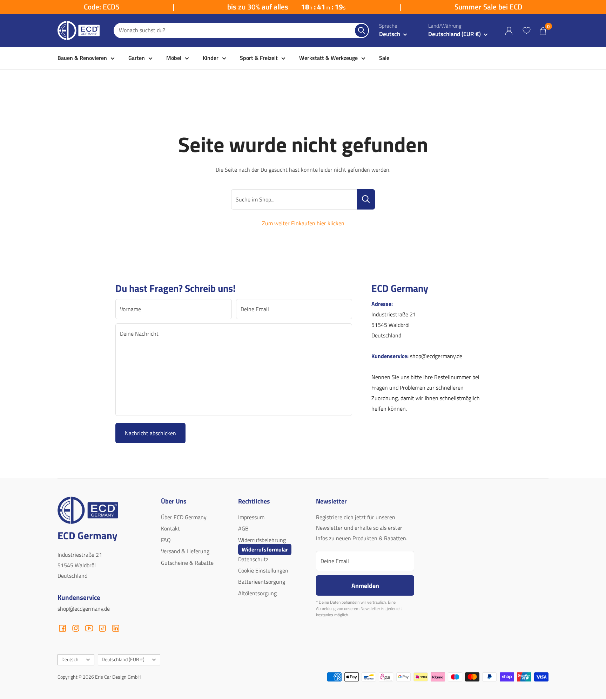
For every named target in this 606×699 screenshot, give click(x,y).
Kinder (210, 58)
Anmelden (365, 585)
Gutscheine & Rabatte (187, 562)
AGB (243, 528)
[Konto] (509, 30)
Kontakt (170, 528)
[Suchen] (361, 30)
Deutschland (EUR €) (123, 659)
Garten (136, 58)
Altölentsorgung (257, 593)
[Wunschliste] (526, 30)
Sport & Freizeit (259, 58)
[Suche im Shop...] (366, 199)
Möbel (173, 58)
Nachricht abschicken (150, 433)
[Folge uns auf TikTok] (102, 628)
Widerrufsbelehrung (262, 540)
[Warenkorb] (543, 30)
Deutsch (70, 659)
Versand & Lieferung (185, 551)
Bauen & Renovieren (82, 58)
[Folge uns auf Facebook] (62, 628)
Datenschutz (253, 559)
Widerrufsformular (265, 549)
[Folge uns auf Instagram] (76, 628)
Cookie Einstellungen (263, 570)
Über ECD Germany (184, 517)
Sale (384, 58)
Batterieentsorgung (261, 581)
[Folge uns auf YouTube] (89, 628)
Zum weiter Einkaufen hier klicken (303, 223)
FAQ (166, 540)
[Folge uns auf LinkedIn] (116, 628)
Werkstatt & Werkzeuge (328, 58)
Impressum (251, 517)
